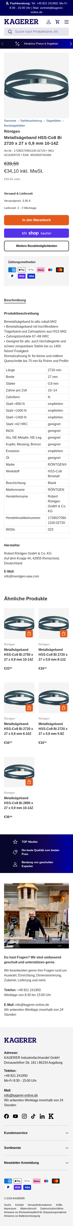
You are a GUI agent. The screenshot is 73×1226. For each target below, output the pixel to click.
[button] (57, 21)
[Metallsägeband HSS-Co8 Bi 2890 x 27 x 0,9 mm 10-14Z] (19, 772)
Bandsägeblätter (14, 125)
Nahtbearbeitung (31, 120)
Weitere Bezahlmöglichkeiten (36, 246)
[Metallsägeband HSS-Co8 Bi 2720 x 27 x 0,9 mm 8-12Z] (54, 623)
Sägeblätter (53, 120)
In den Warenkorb (36, 220)
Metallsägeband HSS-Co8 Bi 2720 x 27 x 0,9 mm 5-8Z (53, 728)
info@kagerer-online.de (21, 1095)
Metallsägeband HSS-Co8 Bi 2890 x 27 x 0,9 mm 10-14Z (18, 803)
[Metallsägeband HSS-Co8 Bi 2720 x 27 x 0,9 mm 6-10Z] (19, 697)
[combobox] (36, 32)
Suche (7, 1205)
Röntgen (12, 131)
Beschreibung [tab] (15, 300)
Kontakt (19, 1205)
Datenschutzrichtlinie (51, 1208)
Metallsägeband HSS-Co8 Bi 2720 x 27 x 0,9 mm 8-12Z (53, 654)
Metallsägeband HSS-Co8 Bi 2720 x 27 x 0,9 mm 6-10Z (18, 728)
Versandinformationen (40, 1205)
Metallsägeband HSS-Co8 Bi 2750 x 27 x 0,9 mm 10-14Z (18, 654)
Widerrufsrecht (28, 1208)
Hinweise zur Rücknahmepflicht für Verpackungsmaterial (35, 1212)
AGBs (59, 1205)
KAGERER (19, 1198)
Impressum (10, 1208)
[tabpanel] (36, 443)
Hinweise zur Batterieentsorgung (22, 1216)
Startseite (10, 120)
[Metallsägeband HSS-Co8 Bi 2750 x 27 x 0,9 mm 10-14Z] (19, 623)
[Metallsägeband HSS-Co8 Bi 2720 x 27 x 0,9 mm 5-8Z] (54, 697)
